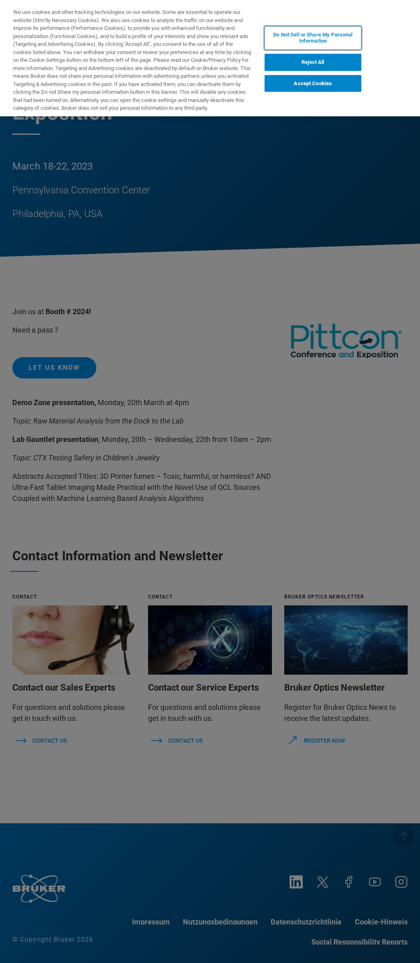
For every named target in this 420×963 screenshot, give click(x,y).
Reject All (312, 62)
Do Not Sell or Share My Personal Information (312, 38)
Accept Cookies (313, 83)
